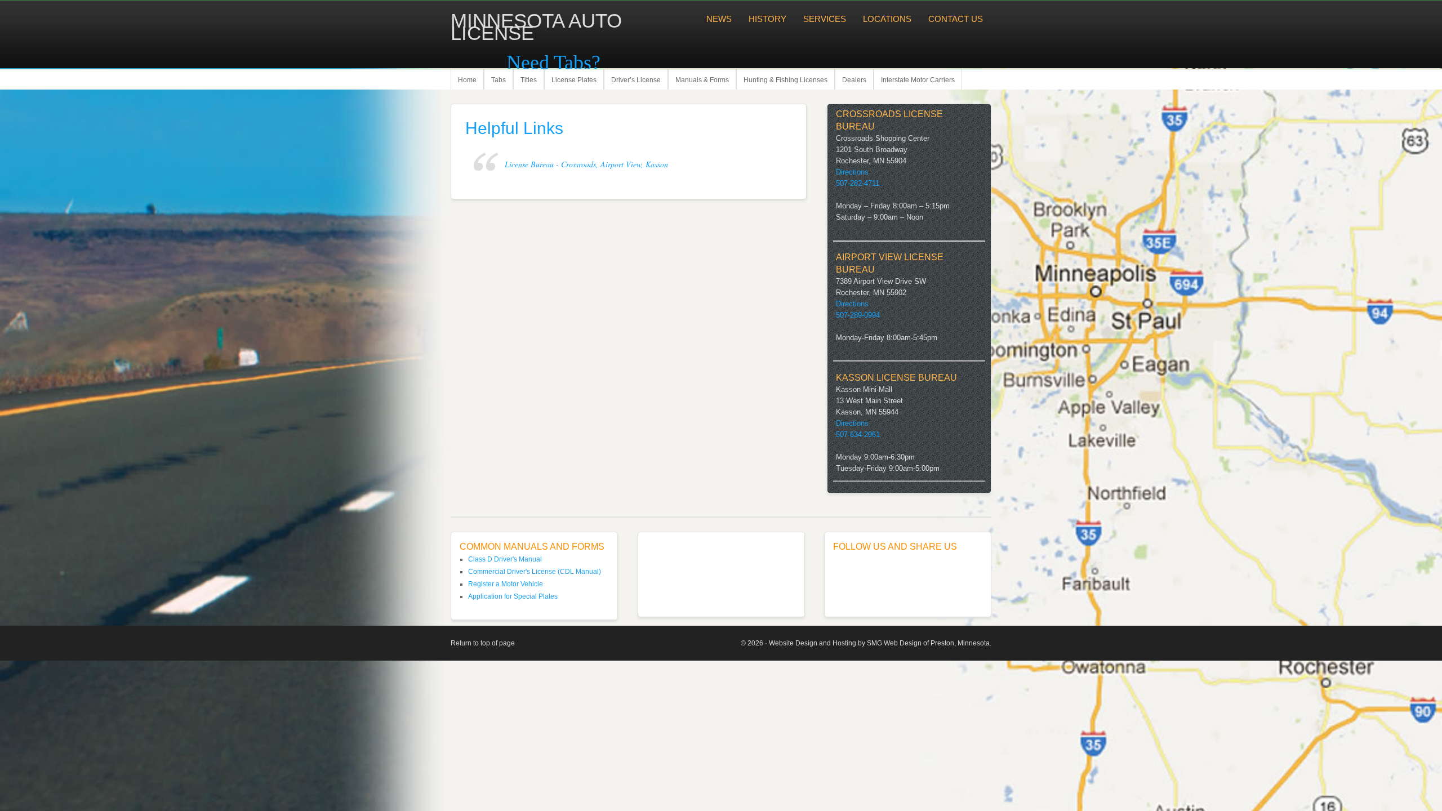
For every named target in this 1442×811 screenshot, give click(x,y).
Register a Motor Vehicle (505, 584)
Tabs (498, 80)
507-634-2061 (858, 434)
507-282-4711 (857, 183)
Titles (528, 80)
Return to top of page (483, 643)
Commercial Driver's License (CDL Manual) (534, 572)
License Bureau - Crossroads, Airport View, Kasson (586, 164)
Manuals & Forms (702, 80)
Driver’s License (636, 80)
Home (467, 80)
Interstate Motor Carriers (918, 80)
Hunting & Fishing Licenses (785, 80)
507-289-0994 (858, 315)
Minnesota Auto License (536, 27)
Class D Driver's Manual (505, 559)
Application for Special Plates (513, 596)
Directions (852, 172)
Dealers (854, 80)
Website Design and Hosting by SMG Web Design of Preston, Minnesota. (880, 643)
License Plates (574, 80)
